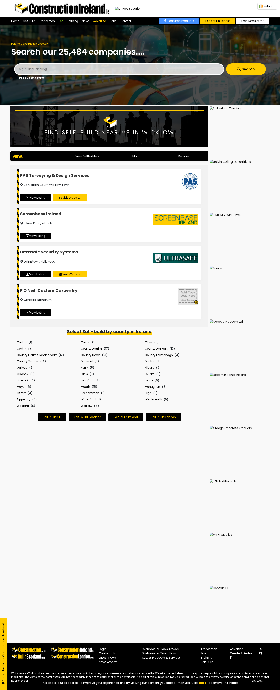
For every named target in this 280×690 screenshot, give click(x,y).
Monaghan (152, 387)
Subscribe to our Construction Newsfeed (3, 652)
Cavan (85, 342)
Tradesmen (47, 21)
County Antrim (91, 349)
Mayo (21, 387)
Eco (61, 21)
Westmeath (153, 399)
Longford (87, 380)
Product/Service (32, 78)
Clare (148, 342)
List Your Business (217, 21)
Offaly (21, 393)
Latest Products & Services (161, 658)
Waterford (88, 399)
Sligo (148, 393)
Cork (20, 349)
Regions (183, 156)
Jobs (113, 21)
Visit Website (71, 198)
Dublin (149, 361)
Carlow (22, 342)
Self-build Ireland (126, 417)
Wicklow (86, 406)
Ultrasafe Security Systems (49, 252)
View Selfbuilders (87, 156)
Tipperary (23, 399)
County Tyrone (27, 361)
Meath (85, 387)
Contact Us (107, 653)
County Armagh (156, 349)
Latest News (107, 658)
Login (102, 649)
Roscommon (90, 393)
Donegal (87, 361)
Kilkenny (22, 374)
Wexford (23, 406)
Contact (125, 21)
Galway (22, 368)
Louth (149, 380)
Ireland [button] (268, 6)
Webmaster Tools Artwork (160, 649)
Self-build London (163, 417)
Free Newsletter (252, 21)
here (203, 683)
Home (15, 21)
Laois (84, 374)
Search (248, 69)
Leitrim (149, 374)
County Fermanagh (159, 355)
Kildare (149, 368)
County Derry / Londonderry (37, 355)
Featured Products (181, 21)
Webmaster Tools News (159, 653)
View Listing (37, 198)
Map (135, 156)
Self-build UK (52, 417)
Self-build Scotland (87, 417)
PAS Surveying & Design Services (54, 175)
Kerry (84, 368)
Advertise (99, 21)
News (85, 21)
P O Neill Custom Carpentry (49, 290)
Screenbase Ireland (40, 214)
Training (72, 21)
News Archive (108, 662)
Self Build (29, 21)
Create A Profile (241, 653)
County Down (90, 355)
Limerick (22, 380)
